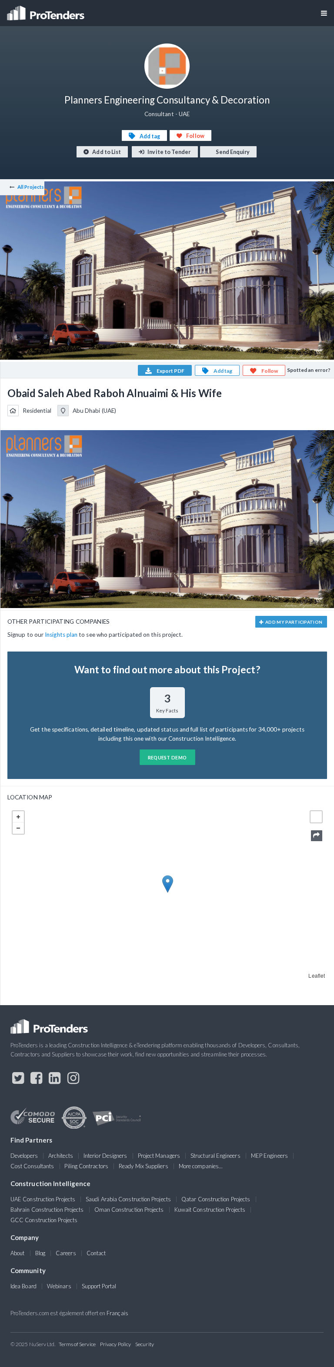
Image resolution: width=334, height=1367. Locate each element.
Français (117, 1313)
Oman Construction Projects (129, 1209)
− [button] (18, 828)
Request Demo (167, 757)
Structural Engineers (215, 1155)
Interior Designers (105, 1155)
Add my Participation (293, 622)
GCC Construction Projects (43, 1220)
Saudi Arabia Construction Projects (128, 1199)
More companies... (201, 1166)
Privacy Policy (115, 1344)
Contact (96, 1253)
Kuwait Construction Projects (209, 1209)
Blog (40, 1253)
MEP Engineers (269, 1155)
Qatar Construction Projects (215, 1199)
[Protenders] (46, 10)
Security (144, 1344)
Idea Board (23, 1286)
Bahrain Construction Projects (47, 1209)
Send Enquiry (232, 152)
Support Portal (99, 1286)
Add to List (106, 152)
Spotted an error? (309, 370)
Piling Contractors (86, 1166)
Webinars (59, 1286)
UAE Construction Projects (42, 1199)
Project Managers (159, 1155)
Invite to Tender (168, 152)
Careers (66, 1253)
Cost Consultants (32, 1166)
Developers (24, 1155)
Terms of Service (77, 1344)
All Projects (30, 187)
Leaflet (316, 975)
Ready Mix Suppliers (143, 1166)
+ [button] (18, 816)
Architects (60, 1155)
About (17, 1253)
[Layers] (316, 816)
